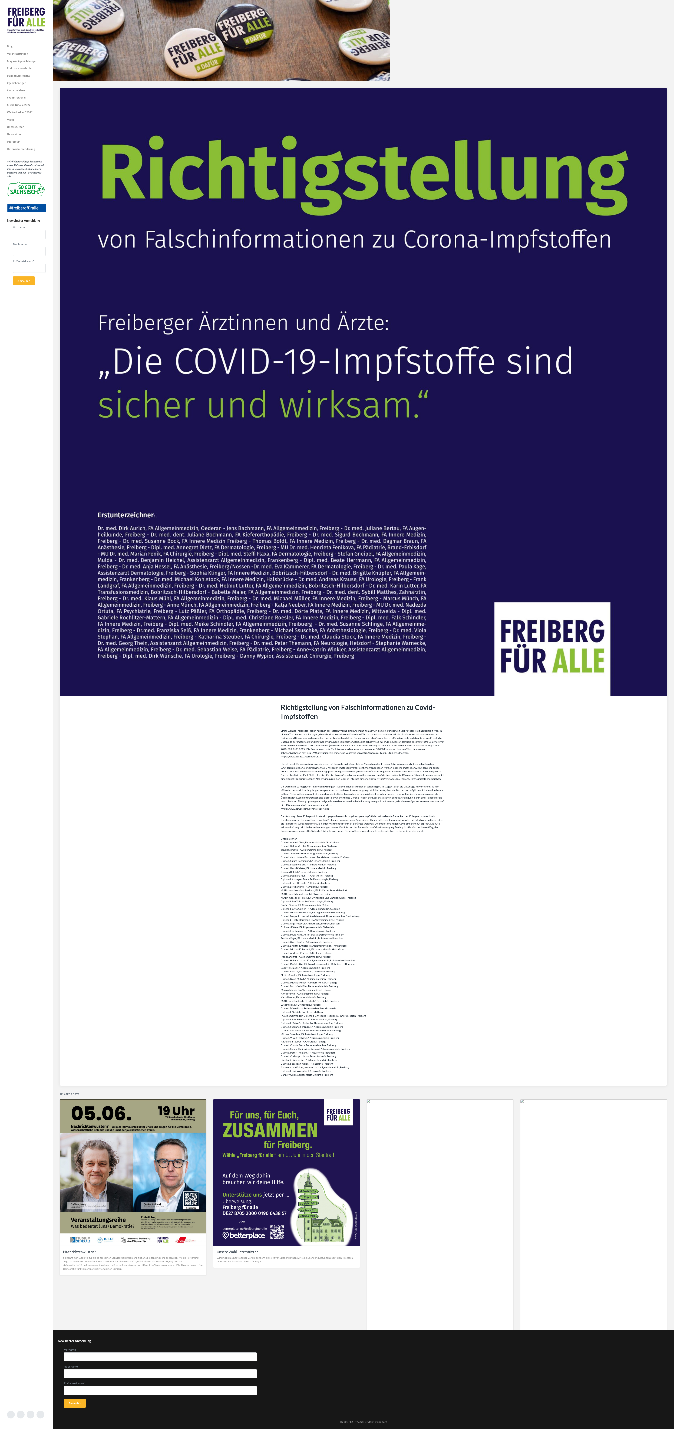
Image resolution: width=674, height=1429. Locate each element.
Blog (10, 46)
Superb (382, 1421)
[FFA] (26, 20)
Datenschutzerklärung (21, 149)
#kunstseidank (16, 90)
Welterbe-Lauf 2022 (20, 112)
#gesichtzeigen (16, 82)
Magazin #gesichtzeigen (22, 61)
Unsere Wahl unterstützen (237, 1252)
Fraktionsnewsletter (20, 68)
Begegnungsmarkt (18, 75)
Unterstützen (15, 126)
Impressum (13, 141)
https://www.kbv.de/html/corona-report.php (305, 808)
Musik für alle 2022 (19, 104)
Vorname (19, 227)
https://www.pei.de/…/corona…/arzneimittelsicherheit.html (409, 778)
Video (10, 119)
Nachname (20, 244)
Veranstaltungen (17, 53)
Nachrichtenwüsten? (79, 1252)
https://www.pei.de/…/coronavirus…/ (301, 756)
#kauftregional (16, 97)
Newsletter (14, 134)
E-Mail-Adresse (23, 261)
